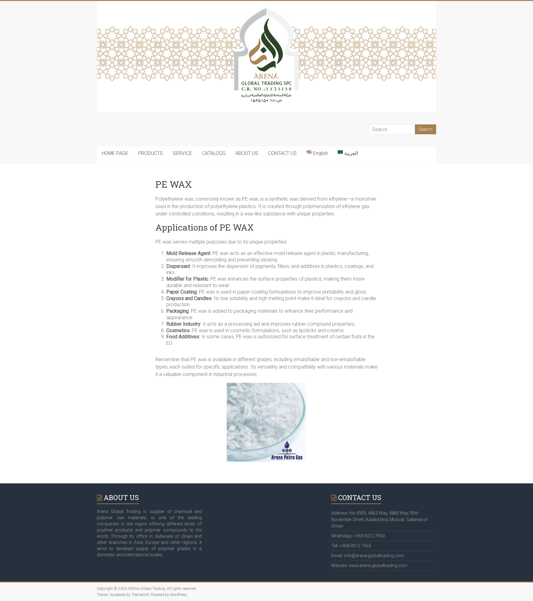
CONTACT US (282, 153)
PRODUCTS (150, 153)
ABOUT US (246, 153)
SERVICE (182, 153)
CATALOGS (213, 153)
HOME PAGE (115, 153)
